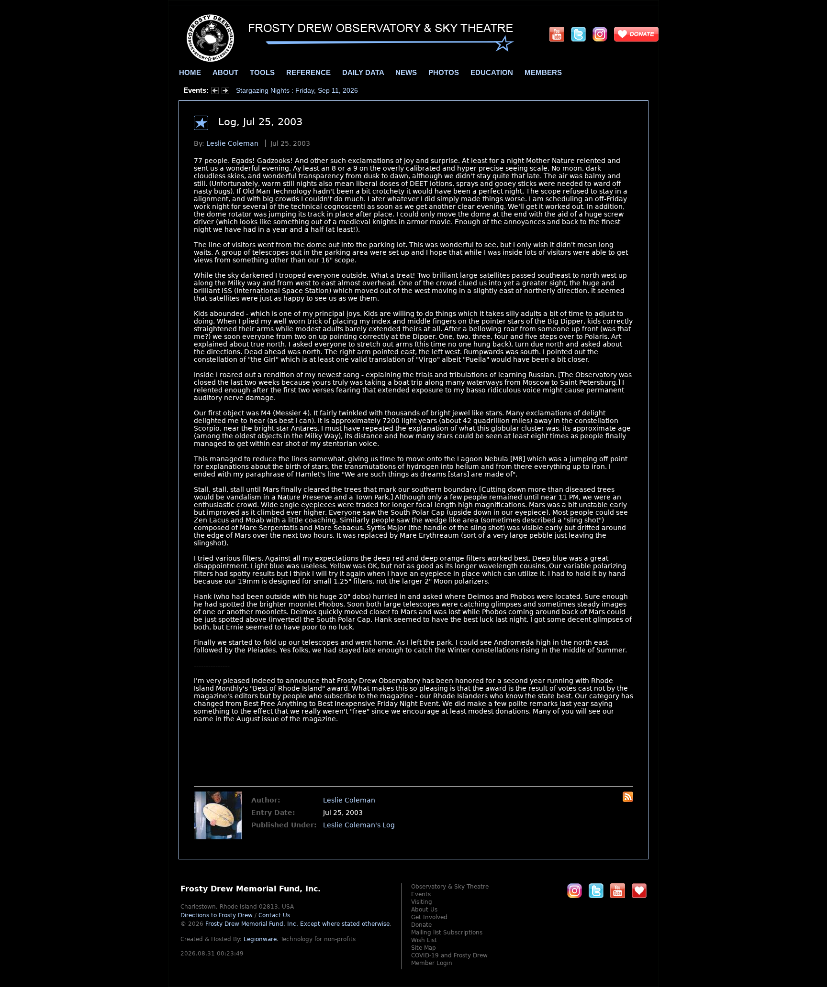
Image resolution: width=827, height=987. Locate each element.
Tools (262, 72)
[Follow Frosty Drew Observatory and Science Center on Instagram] (599, 34)
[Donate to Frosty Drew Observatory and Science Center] (636, 34)
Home (190, 72)
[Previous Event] (215, 92)
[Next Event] (225, 92)
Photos (443, 72)
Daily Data (363, 72)
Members (543, 72)
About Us (424, 909)
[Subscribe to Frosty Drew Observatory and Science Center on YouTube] (556, 34)
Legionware (260, 939)
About (225, 72)
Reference (308, 72)
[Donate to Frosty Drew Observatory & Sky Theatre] (639, 890)
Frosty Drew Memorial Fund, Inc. (297, 924)
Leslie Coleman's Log (359, 825)
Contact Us (274, 915)
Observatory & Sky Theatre (450, 886)
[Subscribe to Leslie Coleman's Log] (628, 799)
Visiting (421, 902)
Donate (421, 925)
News (406, 72)
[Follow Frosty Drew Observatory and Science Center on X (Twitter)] (578, 34)
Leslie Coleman (232, 143)
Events (421, 894)
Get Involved (429, 917)
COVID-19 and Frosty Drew (449, 955)
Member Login (431, 963)
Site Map (423, 947)
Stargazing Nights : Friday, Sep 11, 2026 (297, 90)
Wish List (424, 940)
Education (491, 72)
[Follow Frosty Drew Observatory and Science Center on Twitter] (596, 890)
